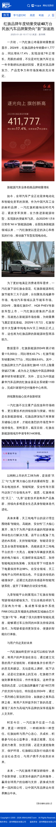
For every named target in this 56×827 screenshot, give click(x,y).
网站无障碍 (48, 5)
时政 (41, 15)
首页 (6, 15)
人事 (50, 15)
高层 (32, 15)
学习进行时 (19, 15)
